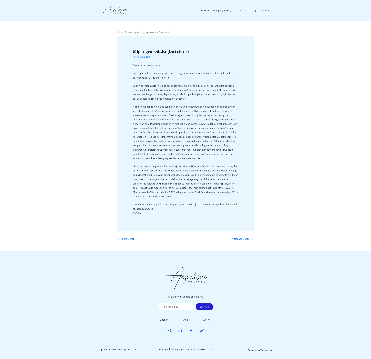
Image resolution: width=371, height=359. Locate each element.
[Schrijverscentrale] (202, 330)
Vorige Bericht (126, 238)
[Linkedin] (180, 330)
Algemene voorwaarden (187, 349)
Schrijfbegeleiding (222, 10)
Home (120, 32)
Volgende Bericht (242, 238)
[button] (232, 10)
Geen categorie (132, 32)
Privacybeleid (166, 349)
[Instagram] (169, 330)
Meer (263, 10)
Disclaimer (206, 349)
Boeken (205, 10)
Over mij (243, 10)
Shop (254, 10)
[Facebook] (191, 330)
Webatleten (266, 350)
